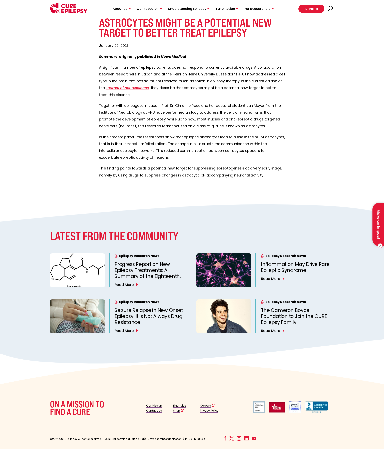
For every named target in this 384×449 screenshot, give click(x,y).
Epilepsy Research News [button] (139, 256)
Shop (176, 411)
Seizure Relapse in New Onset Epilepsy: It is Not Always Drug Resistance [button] (149, 316)
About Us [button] (120, 8)
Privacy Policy (209, 411)
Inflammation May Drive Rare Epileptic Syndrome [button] (295, 267)
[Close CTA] (379, 245)
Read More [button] (124, 284)
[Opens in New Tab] (259, 412)
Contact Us (154, 411)
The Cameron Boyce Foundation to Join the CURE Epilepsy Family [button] (294, 316)
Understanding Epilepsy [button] (187, 8)
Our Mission (154, 406)
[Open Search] (331, 9)
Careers (205, 406)
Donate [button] (311, 8)
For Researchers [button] (257, 8)
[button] (69, 12)
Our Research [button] (148, 8)
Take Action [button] (225, 8)
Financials (180, 406)
